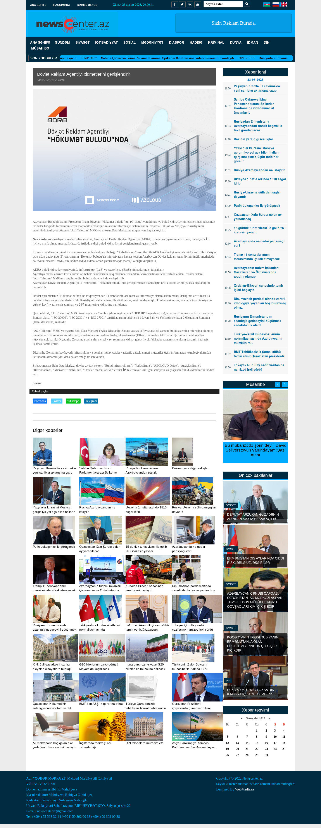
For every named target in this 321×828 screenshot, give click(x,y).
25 (283, 749)
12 (227, 742)
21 (247, 749)
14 (247, 742)
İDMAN (252, 42)
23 (266, 749)
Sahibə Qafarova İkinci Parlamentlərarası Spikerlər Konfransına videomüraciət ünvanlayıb (136, 58)
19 (227, 749)
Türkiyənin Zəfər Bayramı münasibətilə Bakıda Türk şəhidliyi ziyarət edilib (189, 669)
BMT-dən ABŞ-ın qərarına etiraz (101, 703)
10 (275, 736)
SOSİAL (129, 42)
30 (266, 755)
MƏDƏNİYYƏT (152, 42)
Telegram (91, 401)
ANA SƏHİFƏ (40, 42)
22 (256, 749)
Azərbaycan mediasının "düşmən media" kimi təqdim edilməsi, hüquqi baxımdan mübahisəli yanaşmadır (255, 452)
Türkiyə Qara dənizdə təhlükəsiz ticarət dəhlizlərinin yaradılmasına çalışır (146, 708)
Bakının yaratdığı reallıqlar (190, 468)
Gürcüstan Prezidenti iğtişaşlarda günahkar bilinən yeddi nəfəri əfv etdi (192, 708)
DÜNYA (236, 42)
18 (283, 742)
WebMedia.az (244, 789)
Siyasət (231, 505)
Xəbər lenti (255, 72)
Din (228, 680)
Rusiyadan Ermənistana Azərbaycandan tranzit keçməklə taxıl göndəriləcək (145, 472)
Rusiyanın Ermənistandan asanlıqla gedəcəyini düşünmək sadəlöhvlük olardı (54, 629)
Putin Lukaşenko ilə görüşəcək (54, 546)
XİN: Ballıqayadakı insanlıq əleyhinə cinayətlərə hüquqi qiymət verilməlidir (52, 669)
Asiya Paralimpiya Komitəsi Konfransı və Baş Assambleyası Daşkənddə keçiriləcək (194, 747)
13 (237, 742)
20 (237, 749)
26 (227, 755)
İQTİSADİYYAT (106, 42)
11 (283, 736)
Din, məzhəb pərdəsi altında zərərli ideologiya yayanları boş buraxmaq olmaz (193, 590)
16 (266, 742)
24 (275, 749)
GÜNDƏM (62, 42)
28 (247, 755)
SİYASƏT (83, 42)
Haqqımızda (61, 5)
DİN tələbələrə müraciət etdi (145, 743)
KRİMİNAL (216, 42)
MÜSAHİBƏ (40, 48)
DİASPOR (176, 42)
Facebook (40, 401)
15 (256, 742)
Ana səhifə (38, 5)
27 (237, 755)
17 (275, 742)
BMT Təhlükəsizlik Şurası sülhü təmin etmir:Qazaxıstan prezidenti (147, 629)
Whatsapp (73, 401)
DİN (266, 42)
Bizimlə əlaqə (87, 5)
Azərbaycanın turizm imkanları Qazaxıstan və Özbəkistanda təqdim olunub (100, 590)
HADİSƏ (196, 42)
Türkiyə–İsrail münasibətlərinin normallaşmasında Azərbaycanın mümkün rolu (100, 629)
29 (256, 755)
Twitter (56, 401)
